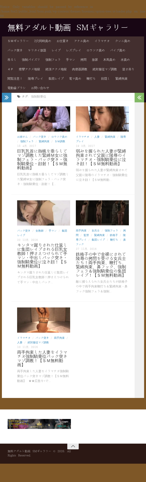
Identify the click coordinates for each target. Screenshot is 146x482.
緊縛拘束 (121, 78)
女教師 (40, 230)
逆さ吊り (128, 69)
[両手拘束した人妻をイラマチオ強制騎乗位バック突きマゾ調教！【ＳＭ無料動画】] (43, 319)
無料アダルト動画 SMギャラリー (68, 27)
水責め (125, 59)
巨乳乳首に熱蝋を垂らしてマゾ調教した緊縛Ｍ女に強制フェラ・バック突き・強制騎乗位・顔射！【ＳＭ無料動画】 (42, 159)
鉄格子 (114, 235)
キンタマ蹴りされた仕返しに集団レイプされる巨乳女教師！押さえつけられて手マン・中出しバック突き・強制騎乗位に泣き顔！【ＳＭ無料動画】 (42, 255)
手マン (70, 59)
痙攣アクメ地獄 (29, 69)
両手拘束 (81, 230)
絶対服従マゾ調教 (105, 69)
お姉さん (22, 136)
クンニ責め (122, 41)
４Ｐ (10, 69)
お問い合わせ (40, 88)
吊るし (12, 59)
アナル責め (81, 41)
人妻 (97, 136)
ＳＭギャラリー (18, 41)
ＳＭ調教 (60, 141)
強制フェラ (53, 59)
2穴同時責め (42, 41)
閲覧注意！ (15, 78)
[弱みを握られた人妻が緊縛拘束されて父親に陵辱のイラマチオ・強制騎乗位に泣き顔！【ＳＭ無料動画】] (102, 119)
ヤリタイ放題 (37, 50)
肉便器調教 (79, 69)
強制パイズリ (31, 59)
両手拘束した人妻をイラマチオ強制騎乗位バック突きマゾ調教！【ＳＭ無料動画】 (42, 358)
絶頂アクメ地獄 (56, 69)
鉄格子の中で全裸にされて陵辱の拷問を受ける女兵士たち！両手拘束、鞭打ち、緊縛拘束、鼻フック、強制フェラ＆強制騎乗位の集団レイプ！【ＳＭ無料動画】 (101, 265)
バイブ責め (117, 50)
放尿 (95, 59)
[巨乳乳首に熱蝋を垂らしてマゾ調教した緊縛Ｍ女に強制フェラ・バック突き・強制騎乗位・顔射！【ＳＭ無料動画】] (43, 119)
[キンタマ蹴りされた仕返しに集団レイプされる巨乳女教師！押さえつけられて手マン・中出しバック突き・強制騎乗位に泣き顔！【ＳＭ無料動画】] (43, 213)
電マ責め (75, 78)
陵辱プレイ (35, 78)
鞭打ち (91, 78)
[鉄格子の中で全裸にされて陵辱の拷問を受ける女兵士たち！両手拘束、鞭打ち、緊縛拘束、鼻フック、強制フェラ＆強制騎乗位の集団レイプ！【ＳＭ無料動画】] (102, 212)
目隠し (105, 78)
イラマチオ (102, 41)
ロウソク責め (95, 50)
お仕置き (62, 41)
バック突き (15, 50)
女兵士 (96, 230)
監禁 (86, 235)
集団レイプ (56, 78)
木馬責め (109, 59)
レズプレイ (73, 50)
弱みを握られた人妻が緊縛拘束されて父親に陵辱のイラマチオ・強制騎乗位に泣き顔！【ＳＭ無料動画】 (101, 157)
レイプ (56, 50)
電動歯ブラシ (16, 88)
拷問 (83, 59)
